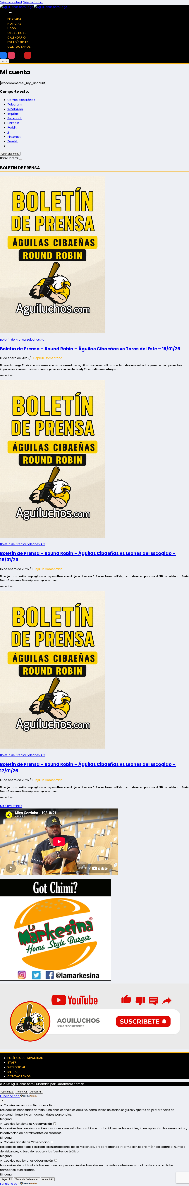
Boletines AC (35, 339)
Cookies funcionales (18, 1124)
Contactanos (19, 47)
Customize (7, 1091)
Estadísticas (17, 42)
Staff (11, 1062)
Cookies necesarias (18, 1105)
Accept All (35, 1091)
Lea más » (6, 375)
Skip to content (11, 2)
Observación (42, 1124)
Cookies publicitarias (19, 1161)
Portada (14, 19)
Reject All (22, 1091)
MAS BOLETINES (11, 806)
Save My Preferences (27, 1179)
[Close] (10, 12)
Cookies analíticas (17, 1142)
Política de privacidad (25, 1058)
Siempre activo (43, 1105)
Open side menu (10, 153)
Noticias (14, 24)
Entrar (12, 1072)
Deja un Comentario (47, 358)
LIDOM (11, 28)
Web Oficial (16, 1067)
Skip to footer (33, 2)
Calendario (16, 37)
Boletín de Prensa (13, 339)
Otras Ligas (16, 33)
